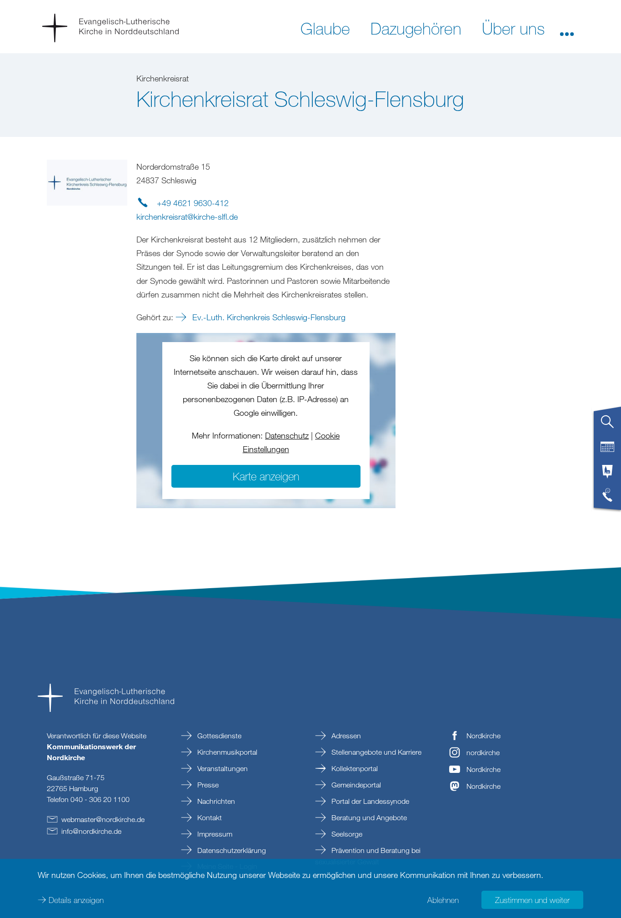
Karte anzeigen (266, 476)
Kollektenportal (354, 768)
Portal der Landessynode (369, 801)
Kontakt (208, 817)
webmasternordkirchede (103, 819)
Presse (207, 785)
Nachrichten (215, 801)
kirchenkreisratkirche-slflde (187, 217)
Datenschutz (287, 435)
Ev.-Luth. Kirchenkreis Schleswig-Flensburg (268, 317)
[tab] (607, 425)
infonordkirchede (91, 831)
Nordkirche (483, 735)
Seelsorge (346, 834)
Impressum (213, 834)
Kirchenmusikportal (226, 752)
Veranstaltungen (221, 768)
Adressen (345, 735)
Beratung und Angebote (368, 817)
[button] (567, 27)
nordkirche (483, 752)
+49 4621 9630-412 (193, 203)
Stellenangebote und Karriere (375, 752)
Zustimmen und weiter (532, 900)
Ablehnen (443, 900)
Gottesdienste (218, 735)
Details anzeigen (76, 900)
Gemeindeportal (355, 785)
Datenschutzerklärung (230, 850)
